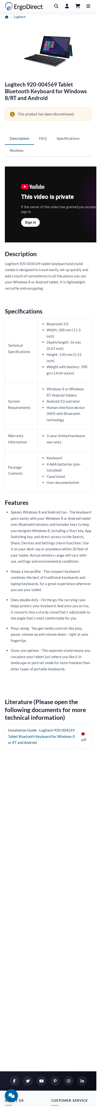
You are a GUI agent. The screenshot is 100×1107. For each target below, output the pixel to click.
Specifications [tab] (68, 138)
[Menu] (88, 6)
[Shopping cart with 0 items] (78, 6)
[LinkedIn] (82, 1081)
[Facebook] (14, 1081)
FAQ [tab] (43, 138)
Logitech (19, 17)
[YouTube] (41, 1081)
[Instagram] (69, 1081)
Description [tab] (19, 138)
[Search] (56, 6)
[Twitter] (28, 1081)
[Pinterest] (55, 1081)
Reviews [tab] (17, 150)
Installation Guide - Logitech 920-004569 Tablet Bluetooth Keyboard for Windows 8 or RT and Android (41, 736)
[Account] (67, 6)
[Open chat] (11, 1095)
